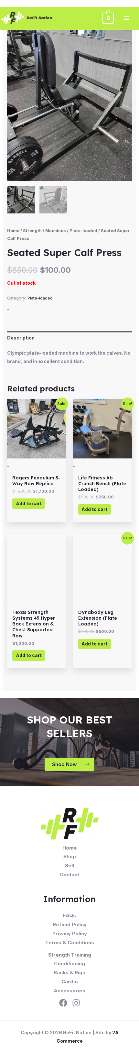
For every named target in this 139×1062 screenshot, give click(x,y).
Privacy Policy (69, 933)
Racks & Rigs (69, 972)
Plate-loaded (83, 230)
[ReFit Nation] (27, 18)
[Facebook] (63, 1003)
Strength (32, 230)
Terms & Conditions (69, 942)
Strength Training (69, 955)
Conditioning (69, 963)
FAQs (69, 915)
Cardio (69, 981)
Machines (55, 230)
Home (13, 230)
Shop (69, 856)
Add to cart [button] (29, 503)
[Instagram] (76, 1003)
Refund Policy (70, 924)
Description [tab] (21, 337)
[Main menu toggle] (126, 18)
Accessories (69, 991)
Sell (69, 865)
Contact (69, 874)
